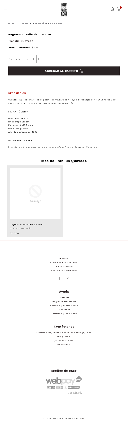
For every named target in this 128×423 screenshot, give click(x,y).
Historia (64, 258)
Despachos (64, 310)
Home (11, 23)
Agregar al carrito (62, 70)
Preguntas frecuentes (64, 302)
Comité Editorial (64, 266)
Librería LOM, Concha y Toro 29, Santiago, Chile (64, 333)
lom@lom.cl (64, 337)
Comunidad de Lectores (64, 262)
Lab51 (82, 418)
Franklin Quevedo (21, 40)
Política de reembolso (64, 270)
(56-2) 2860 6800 (64, 341)
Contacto (64, 298)
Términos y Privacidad (64, 314)
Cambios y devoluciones (64, 306)
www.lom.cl (64, 345)
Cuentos (24, 23)
